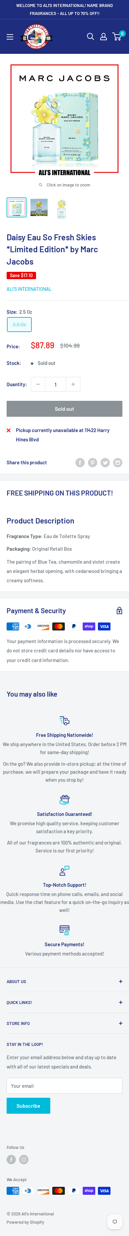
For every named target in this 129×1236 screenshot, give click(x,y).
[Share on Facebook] (80, 462)
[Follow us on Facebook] (11, 1159)
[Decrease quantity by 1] (38, 384)
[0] (117, 37)
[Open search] (90, 36)
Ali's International (29, 289)
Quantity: (17, 384)
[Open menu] (10, 37)
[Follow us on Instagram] (23, 1159)
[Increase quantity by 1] (73, 384)
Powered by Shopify (25, 1222)
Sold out (64, 408)
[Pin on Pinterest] (92, 462)
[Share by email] (117, 462)
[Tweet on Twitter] (105, 462)
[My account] (103, 36)
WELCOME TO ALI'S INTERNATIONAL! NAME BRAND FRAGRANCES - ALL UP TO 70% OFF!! (64, 9)
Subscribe (28, 1105)
